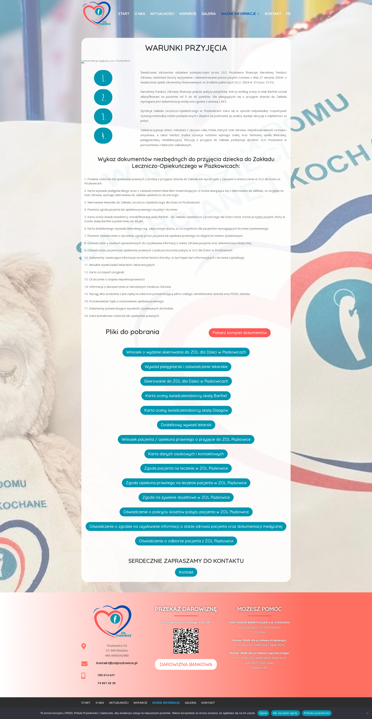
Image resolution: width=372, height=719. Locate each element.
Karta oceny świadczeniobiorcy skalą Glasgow (186, 410)
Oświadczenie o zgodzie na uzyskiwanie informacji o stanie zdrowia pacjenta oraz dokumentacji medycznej (186, 526)
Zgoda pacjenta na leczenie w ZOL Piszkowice (186, 468)
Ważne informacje (238, 14)
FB (288, 14)
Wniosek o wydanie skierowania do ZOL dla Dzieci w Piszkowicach (186, 352)
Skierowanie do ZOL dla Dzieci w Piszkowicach (186, 381)
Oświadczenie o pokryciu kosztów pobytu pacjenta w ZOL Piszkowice (186, 511)
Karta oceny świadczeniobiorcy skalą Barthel (186, 395)
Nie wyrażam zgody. (285, 713)
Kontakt (273, 14)
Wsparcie (187, 14)
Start (123, 14)
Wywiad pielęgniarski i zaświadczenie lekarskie (186, 366)
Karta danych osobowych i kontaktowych (186, 453)
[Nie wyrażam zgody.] (367, 713)
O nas (139, 14)
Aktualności (162, 14)
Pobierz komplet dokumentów (240, 332)
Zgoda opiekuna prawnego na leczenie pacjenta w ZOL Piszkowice (186, 482)
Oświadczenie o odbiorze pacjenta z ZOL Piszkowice (186, 540)
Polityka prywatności (317, 713)
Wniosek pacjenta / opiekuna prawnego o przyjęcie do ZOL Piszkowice (186, 439)
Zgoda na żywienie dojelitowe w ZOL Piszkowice (186, 497)
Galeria (209, 14)
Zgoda (263, 713)
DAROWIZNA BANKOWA (186, 664)
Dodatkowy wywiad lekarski (186, 424)
